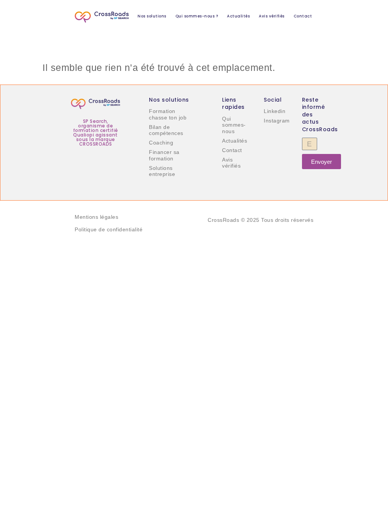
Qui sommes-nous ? (196, 16)
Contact (303, 16)
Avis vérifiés (272, 16)
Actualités (238, 16)
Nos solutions (152, 16)
